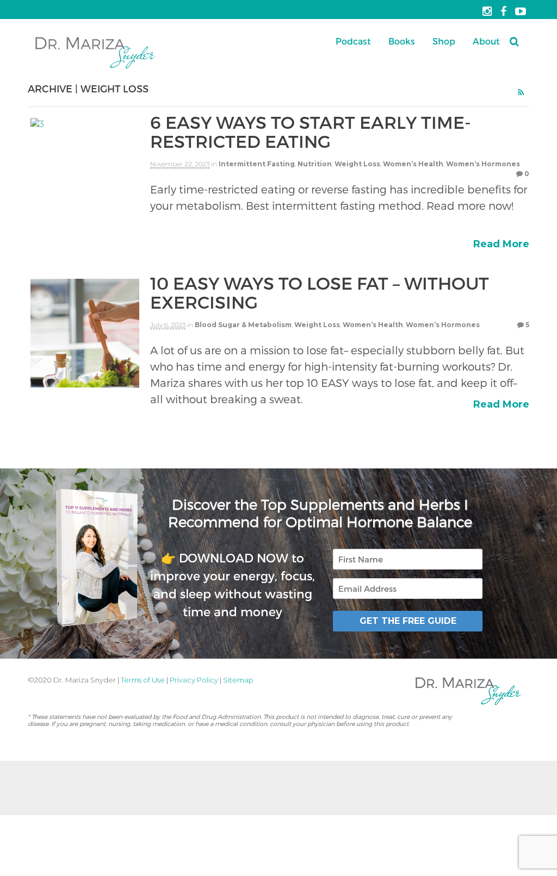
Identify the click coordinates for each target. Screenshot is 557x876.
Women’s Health (413, 164)
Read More (501, 244)
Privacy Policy (194, 679)
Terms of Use (143, 679)
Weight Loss (357, 164)
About (486, 41)
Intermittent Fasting (257, 164)
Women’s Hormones (483, 164)
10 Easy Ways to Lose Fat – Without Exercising (319, 292)
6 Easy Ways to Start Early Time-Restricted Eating (310, 131)
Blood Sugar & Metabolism (243, 325)
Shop (443, 41)
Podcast (353, 41)
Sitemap (238, 679)
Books (401, 41)
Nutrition (315, 164)
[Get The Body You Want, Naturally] (95, 69)
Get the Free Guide (408, 621)
